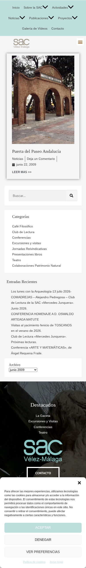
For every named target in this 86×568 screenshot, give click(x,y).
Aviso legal (56, 562)
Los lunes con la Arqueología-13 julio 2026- (41, 291)
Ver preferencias (43, 552)
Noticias (13, 18)
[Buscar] (71, 195)
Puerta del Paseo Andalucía (36, 151)
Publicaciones (38, 18)
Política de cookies (34, 562)
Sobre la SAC (33, 7)
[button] (79, 483)
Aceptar (43, 527)
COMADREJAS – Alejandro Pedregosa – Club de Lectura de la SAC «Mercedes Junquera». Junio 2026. (43, 303)
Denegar (43, 540)
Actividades (60, 7)
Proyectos (65, 18)
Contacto (57, 28)
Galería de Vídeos (34, 28)
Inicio (16, 7)
